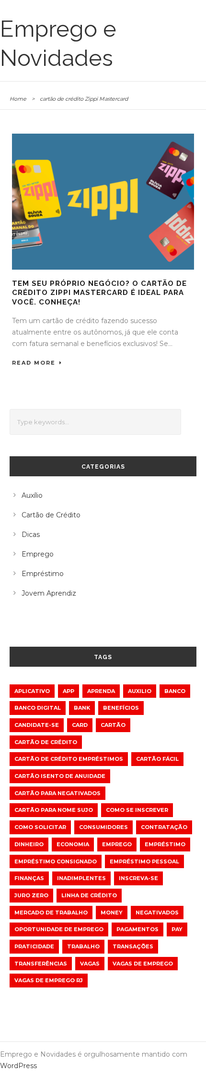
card (80, 725)
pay (177, 929)
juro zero (31, 895)
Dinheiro (29, 844)
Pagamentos (137, 929)
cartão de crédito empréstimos (68, 759)
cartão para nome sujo (53, 810)
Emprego (38, 554)
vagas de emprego (143, 963)
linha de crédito (89, 895)
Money (112, 912)
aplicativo (32, 691)
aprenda (101, 691)
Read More (34, 362)
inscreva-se (138, 878)
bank (82, 707)
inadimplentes (81, 878)
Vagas (90, 963)
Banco (174, 691)
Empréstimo (43, 573)
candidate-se (36, 725)
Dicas (31, 534)
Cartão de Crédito (51, 515)
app (68, 691)
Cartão (113, 725)
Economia (73, 844)
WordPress (18, 1065)
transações (133, 946)
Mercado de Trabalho (51, 912)
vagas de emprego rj (48, 980)
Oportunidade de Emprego (58, 929)
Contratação (164, 827)
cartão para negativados (57, 793)
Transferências (40, 963)
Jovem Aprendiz (49, 593)
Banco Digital (37, 707)
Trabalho (83, 946)
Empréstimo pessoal (144, 861)
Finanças (29, 878)
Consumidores (103, 827)
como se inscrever (137, 810)
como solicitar (40, 827)
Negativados (157, 912)
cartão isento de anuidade (59, 776)
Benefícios (121, 707)
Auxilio (139, 691)
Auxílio (32, 495)
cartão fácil (157, 759)
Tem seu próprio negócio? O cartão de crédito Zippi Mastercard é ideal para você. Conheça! (99, 292)
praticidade (34, 946)
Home (18, 98)
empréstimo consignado (55, 861)
